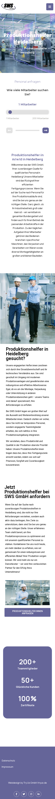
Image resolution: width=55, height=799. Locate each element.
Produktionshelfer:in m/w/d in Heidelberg (27, 157)
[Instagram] (31, 794)
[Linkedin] (38, 794)
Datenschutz (8, 760)
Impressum (7, 766)
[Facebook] (16, 794)
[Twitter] (24, 794)
